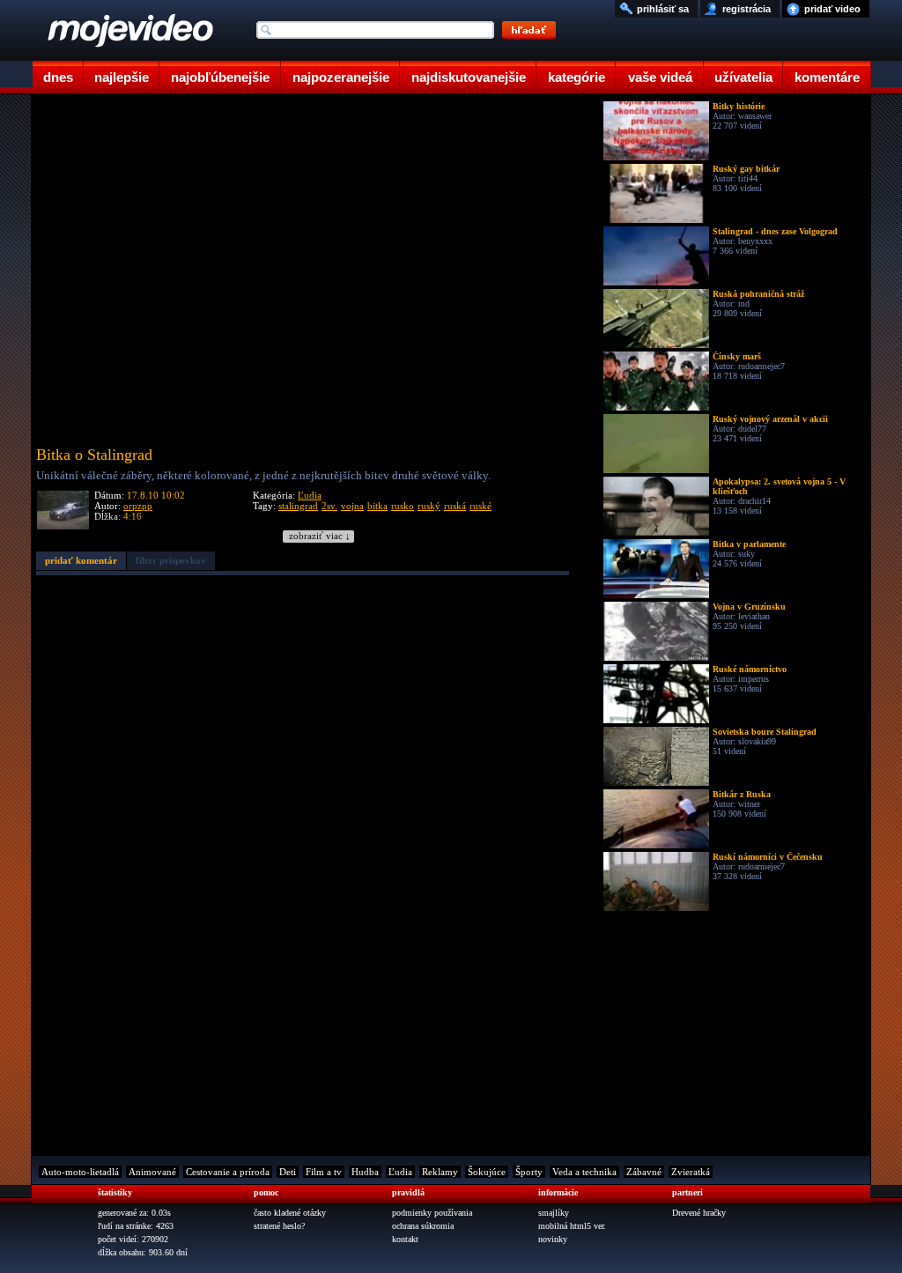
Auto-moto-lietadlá (80, 1171)
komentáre (827, 77)
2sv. (329, 505)
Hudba (365, 1171)
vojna (352, 505)
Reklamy (440, 1171)
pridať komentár (81, 560)
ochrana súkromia (423, 1226)
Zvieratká (690, 1171)
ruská (455, 505)
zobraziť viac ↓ (320, 536)
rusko (402, 505)
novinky (552, 1239)
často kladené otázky (290, 1212)
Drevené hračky (699, 1212)
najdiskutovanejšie (468, 77)
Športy (529, 1171)
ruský (429, 505)
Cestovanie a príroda (228, 1171)
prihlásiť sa (663, 9)
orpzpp (137, 505)
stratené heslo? (279, 1226)
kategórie (576, 77)
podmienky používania (432, 1212)
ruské (480, 505)
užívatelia (743, 77)
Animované (152, 1171)
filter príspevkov (171, 560)
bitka (377, 505)
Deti (287, 1171)
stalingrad (298, 505)
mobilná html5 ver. (572, 1226)
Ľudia (310, 495)
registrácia (746, 9)
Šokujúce (487, 1171)
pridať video (832, 9)
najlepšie (121, 77)
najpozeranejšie (340, 77)
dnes (58, 77)
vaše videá (660, 77)
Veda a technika (584, 1171)
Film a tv (324, 1171)
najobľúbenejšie (220, 77)
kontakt (405, 1239)
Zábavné (644, 1171)
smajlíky (553, 1212)
